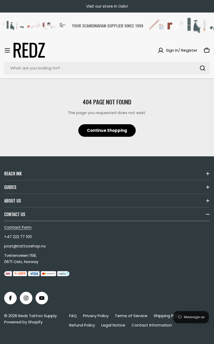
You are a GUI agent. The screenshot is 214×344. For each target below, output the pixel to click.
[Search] (202, 68)
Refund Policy (82, 325)
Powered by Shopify (23, 322)
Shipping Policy (168, 315)
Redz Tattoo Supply (37, 315)
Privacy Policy (96, 315)
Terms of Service (131, 315)
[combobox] (107, 68)
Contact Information (152, 325)
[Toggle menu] (7, 50)
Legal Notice (113, 325)
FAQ (73, 315)
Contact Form (18, 227)
